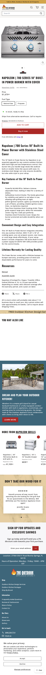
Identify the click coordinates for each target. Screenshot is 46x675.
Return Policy (7, 605)
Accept (22, 658)
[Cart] (37, 7)
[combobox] (23, 13)
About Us (5, 617)
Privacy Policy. (12, 653)
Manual (5, 272)
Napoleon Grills (8, 87)
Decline (22, 664)
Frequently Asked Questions (12, 599)
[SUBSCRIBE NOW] (35, 548)
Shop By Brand (7, 590)
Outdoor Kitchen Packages (11, 587)
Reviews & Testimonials (10, 602)
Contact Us (6, 608)
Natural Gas (8, 103)
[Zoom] (43, 62)
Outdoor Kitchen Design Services (13, 584)
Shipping (5, 121)
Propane (21, 103)
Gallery (4, 623)
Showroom (6, 620)
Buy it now (23, 131)
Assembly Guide (8, 276)
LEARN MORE (10, 419)
